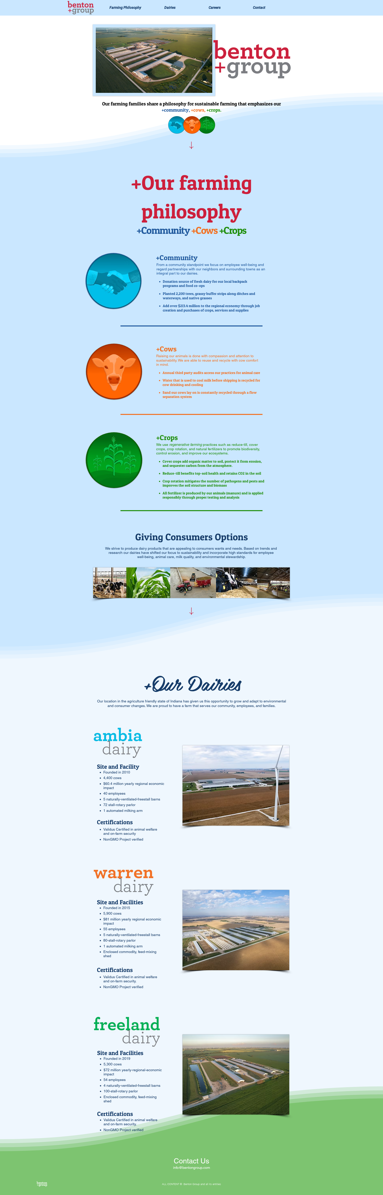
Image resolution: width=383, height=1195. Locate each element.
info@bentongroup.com (191, 1167)
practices (194, 444)
